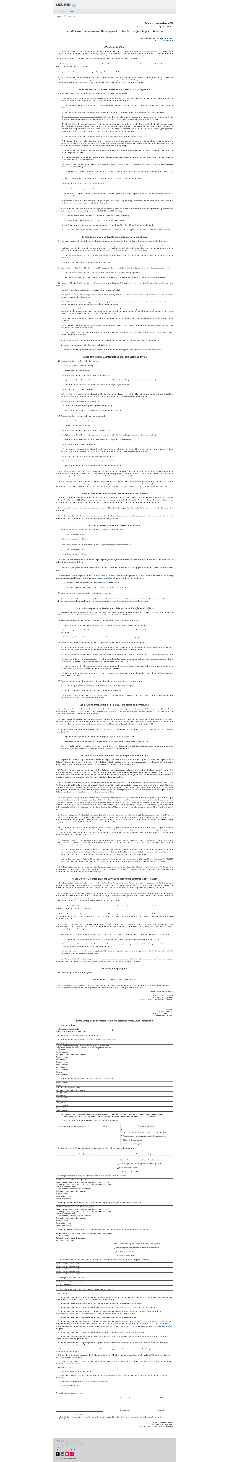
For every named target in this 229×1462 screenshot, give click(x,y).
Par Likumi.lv (76, 1450)
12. (101, 350)
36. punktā (117, 832)
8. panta (163, 40)
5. (116, 273)
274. (98, 132)
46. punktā (75, 959)
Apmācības (61, 1447)
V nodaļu (121, 112)
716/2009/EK (79, 822)
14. (145, 654)
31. (149, 654)
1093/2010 (127, 820)
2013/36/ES (117, 988)
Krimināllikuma (72, 132)
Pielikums (168, 1010)
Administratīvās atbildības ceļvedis (70, 1444)
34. (107, 832)
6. (88, 471)
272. (94, 132)
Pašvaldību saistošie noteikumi (68, 1441)
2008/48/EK (106, 988)
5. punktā (130, 209)
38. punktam (85, 842)
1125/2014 (80, 500)
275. (102, 132)
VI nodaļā (85, 183)
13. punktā (108, 350)
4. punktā (138, 302)
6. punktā (122, 273)
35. (110, 832)
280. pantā (114, 132)
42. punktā (69, 486)
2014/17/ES (130, 500)
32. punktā (156, 654)
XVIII (79, 132)
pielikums (133, 241)
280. (57, 1329)
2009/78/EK (108, 822)
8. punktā (119, 277)
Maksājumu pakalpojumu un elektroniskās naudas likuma (94, 578)
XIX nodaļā (88, 132)
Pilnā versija (61, 1450)
